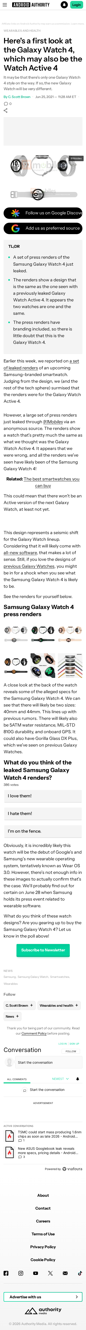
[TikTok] (80, 1273)
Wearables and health (22, 30)
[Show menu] (5, 5)
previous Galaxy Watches (29, 566)
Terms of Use (43, 1234)
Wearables (11, 983)
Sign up (74, 1043)
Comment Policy (34, 1033)
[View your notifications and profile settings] (77, 1079)
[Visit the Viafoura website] (72, 1169)
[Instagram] (20, 1273)
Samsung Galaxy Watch (33, 977)
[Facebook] (6, 1273)
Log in (63, 1043)
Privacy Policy (43, 1246)
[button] (43, 5)
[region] (43, 1107)
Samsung (10, 977)
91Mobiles (76, 158)
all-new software (20, 552)
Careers (43, 1221)
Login (76, 5)
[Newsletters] (65, 1273)
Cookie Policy (43, 1259)
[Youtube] (35, 1273)
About (43, 1195)
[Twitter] (50, 1273)
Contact (43, 1208)
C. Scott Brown (19, 97)
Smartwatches (59, 977)
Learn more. (78, 23)
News (8, 971)
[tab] (17, 1079)
